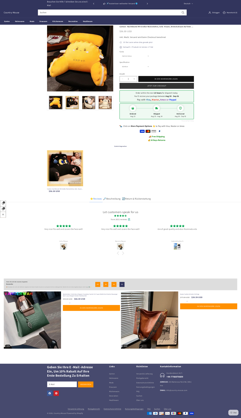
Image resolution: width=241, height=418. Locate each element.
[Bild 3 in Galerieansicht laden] (88, 102)
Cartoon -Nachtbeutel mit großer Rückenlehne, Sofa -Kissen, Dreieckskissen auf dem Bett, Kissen (64, 189)
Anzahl (122, 74)
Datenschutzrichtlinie (145, 383)
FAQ (137, 391)
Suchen (139, 396)
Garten (112, 374)
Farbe (121, 52)
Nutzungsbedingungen (145, 387)
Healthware (114, 400)
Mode (111, 383)
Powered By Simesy (188, 121)
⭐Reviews (96, 198)
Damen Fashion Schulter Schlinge (189, 294)
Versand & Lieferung (144, 374)
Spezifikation (124, 62)
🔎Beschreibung (112, 198)
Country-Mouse (60, 413)
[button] (147, 3)
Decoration (113, 396)
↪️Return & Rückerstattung (136, 198)
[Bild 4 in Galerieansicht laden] (105, 102)
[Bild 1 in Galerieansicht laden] (55, 102)
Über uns (140, 400)
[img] (120, 216)
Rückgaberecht (142, 378)
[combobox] (112, 12)
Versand (133, 37)
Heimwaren (113, 378)
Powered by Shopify (75, 413)
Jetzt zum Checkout (156, 86)
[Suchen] (183, 12)
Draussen (113, 387)
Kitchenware (114, 391)
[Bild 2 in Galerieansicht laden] (72, 102)
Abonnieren (85, 384)
